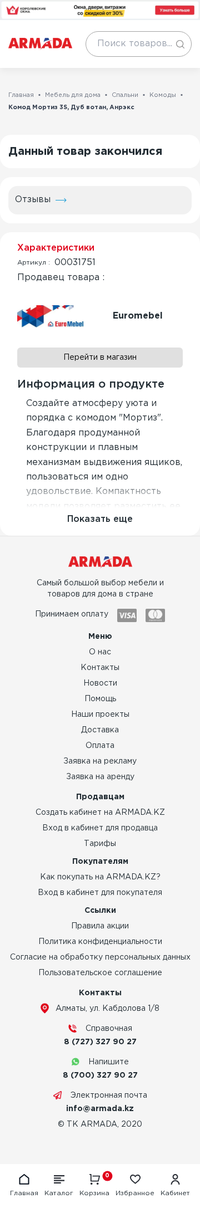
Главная (21, 95)
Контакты (100, 667)
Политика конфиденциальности (100, 941)
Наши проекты (100, 714)
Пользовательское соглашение (100, 973)
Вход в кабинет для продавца (100, 828)
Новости (100, 683)
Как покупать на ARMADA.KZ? (100, 877)
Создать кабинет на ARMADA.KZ (100, 812)
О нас (100, 652)
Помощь (100, 699)
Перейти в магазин (100, 357)
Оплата (100, 745)
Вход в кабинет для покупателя (100, 892)
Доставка (100, 730)
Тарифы (100, 843)
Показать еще (100, 519)
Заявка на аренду (100, 777)
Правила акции (100, 926)
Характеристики (55, 248)
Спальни (125, 95)
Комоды (162, 95)
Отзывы (33, 199)
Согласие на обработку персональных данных (100, 957)
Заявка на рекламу (100, 761)
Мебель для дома (73, 95)
